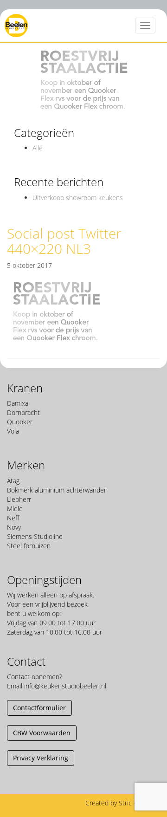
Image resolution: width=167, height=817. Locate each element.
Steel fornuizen (29, 545)
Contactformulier (39, 707)
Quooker (19, 421)
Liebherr (19, 499)
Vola (13, 431)
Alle (37, 147)
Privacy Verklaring (40, 757)
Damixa (17, 403)
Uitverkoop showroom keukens (77, 197)
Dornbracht (23, 412)
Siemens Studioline (35, 536)
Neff (13, 517)
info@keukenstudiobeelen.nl (65, 685)
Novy (14, 527)
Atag (13, 480)
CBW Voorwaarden (42, 732)
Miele (15, 508)
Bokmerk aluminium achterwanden (57, 490)
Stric (125, 802)
